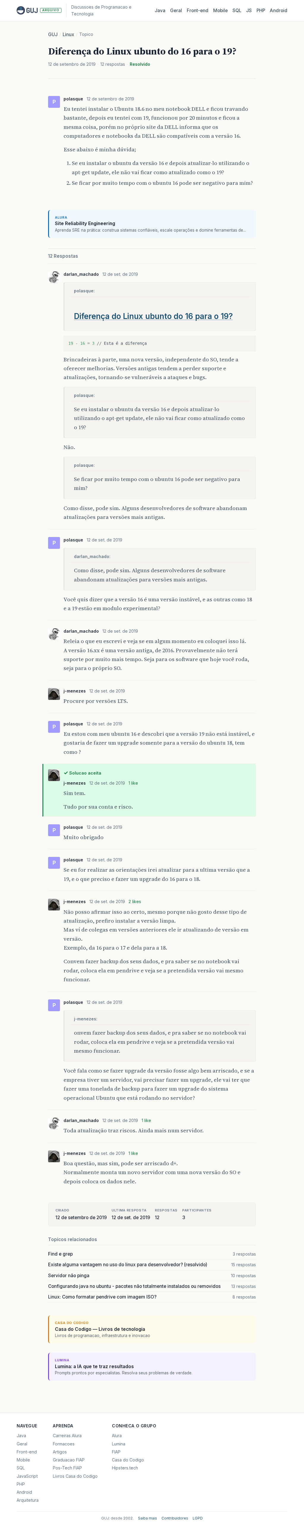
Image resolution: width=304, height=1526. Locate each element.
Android (278, 10)
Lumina (118, 1443)
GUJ (53, 34)
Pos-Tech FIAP (67, 1467)
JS (249, 10)
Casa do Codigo (128, 1459)
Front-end (27, 1451)
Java (160, 10)
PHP (260, 10)
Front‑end (197, 10)
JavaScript (27, 1476)
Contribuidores (175, 1518)
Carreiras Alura (67, 1435)
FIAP (116, 1451)
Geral (176, 10)
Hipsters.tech (125, 1467)
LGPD (198, 1518)
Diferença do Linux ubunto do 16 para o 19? (153, 316)
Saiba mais (147, 1518)
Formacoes (64, 1443)
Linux (68, 34)
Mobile (220, 10)
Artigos (60, 1451)
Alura (117, 1435)
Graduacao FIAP (69, 1459)
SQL (236, 10)
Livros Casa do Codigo (75, 1476)
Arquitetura (28, 1500)
